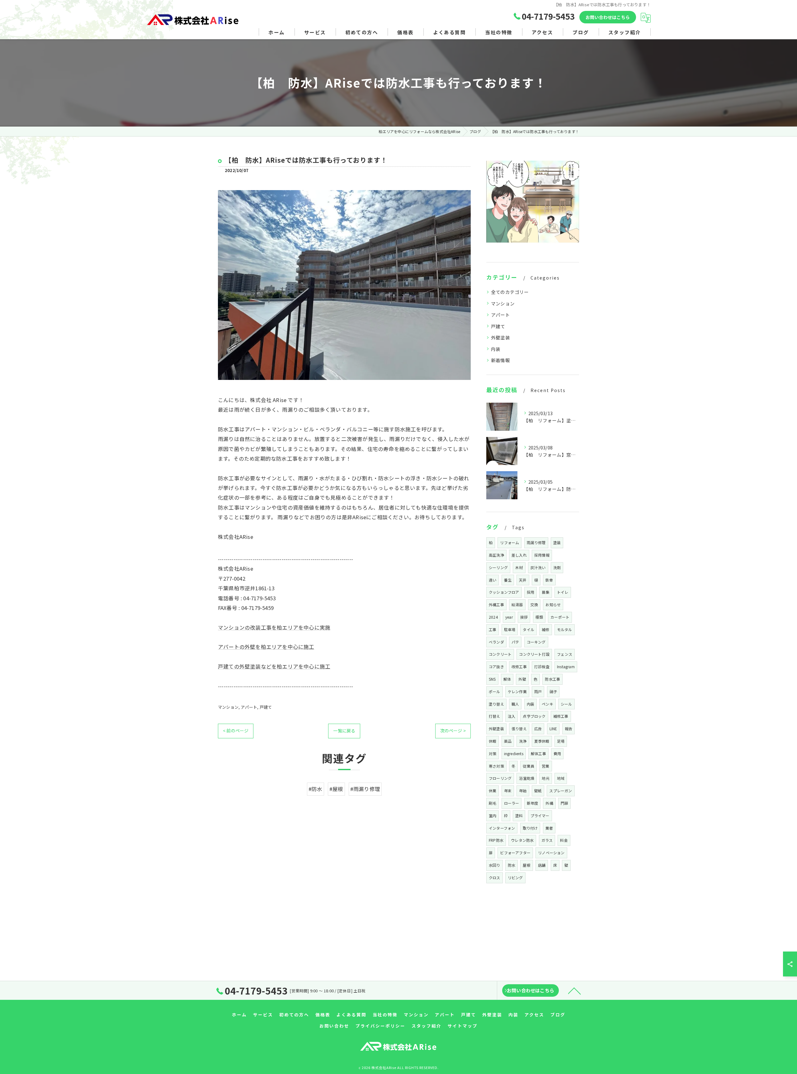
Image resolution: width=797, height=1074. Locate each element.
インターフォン (502, 828)
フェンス (564, 654)
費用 (557, 753)
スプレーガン (560, 790)
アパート (249, 707)
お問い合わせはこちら (608, 17)
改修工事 (519, 666)
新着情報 (500, 360)
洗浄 (522, 741)
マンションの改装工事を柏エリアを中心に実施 (274, 627)
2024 (493, 617)
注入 (511, 716)
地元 (545, 778)
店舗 (541, 865)
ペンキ (547, 704)
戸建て (266, 707)
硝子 (553, 691)
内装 (495, 349)
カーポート (559, 617)
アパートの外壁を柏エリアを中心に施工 (266, 646)
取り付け (530, 828)
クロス (494, 877)
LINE (553, 728)
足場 (560, 741)
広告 (538, 728)
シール (566, 704)
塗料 (519, 815)
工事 (492, 629)
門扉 (564, 803)
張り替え (519, 728)
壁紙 (538, 790)
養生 (508, 580)
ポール (494, 691)
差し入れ (519, 555)
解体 (507, 679)
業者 (549, 828)
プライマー (540, 815)
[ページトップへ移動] (574, 990)
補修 (545, 629)
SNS (492, 679)
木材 (519, 567)
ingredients (513, 753)
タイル (528, 629)
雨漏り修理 (536, 542)
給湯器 (517, 604)
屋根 (526, 865)
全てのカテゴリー (510, 292)
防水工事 (552, 679)
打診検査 (541, 666)
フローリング (500, 778)
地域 (560, 778)
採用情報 (541, 555)
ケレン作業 (517, 691)
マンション (228, 707)
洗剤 (557, 567)
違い (492, 580)
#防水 (316, 789)
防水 (511, 865)
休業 (492, 790)
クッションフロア (504, 592)
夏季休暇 (541, 741)
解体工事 (538, 753)
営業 (545, 766)
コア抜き (496, 666)
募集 (545, 592)
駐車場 (510, 629)
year (509, 617)
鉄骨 (549, 580)
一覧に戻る (344, 730)
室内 (492, 815)
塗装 (557, 542)
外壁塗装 (500, 337)
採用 (530, 592)
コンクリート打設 (534, 654)
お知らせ (553, 604)
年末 (508, 790)
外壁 (522, 679)
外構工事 (496, 604)
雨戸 (538, 691)
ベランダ (496, 642)
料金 (564, 840)
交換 (534, 604)
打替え (494, 716)
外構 (549, 803)
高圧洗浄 (496, 555)
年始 (522, 790)
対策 (492, 753)
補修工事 (560, 716)
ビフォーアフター (515, 852)
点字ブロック (534, 716)
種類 (539, 617)
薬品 (508, 741)
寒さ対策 (496, 766)
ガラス (547, 840)
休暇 (492, 741)
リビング (515, 877)
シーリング (498, 567)
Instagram (566, 666)
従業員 (528, 766)
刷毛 (492, 803)
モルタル (564, 629)
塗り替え (496, 704)
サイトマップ (463, 1026)
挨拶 (524, 617)
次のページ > (453, 730)
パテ (515, 642)
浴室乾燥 (526, 778)
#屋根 (336, 789)
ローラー (511, 803)
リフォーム (509, 542)
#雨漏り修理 (365, 789)
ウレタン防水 (522, 840)
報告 (568, 728)
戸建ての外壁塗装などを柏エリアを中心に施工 (274, 666)
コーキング (536, 642)
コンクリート (500, 654)
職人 (515, 704)
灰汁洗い (538, 567)
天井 (522, 580)
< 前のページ (235, 730)
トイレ (562, 592)
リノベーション (551, 852)
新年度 (532, 803)
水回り (494, 865)
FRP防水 (496, 840)
